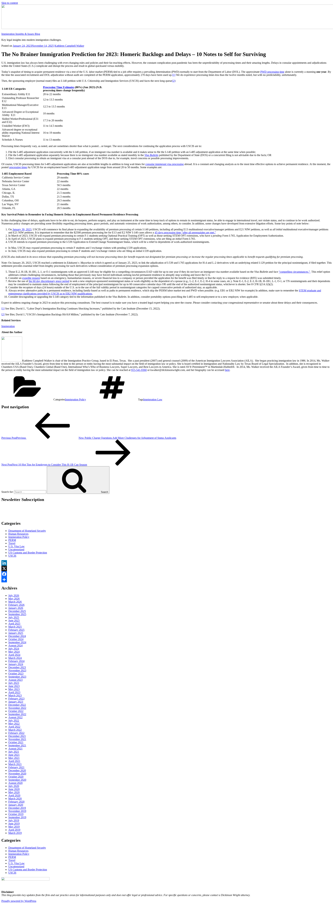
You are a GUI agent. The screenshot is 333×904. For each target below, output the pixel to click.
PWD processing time (272, 71)
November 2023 (17, 670)
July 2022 (13, 720)
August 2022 (15, 717)
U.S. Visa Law (16, 546)
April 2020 (14, 795)
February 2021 (16, 767)
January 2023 (15, 701)
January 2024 (15, 664)
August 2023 (15, 679)
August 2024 (15, 645)
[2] (173, 80)
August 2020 (15, 782)
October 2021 (15, 742)
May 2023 (14, 689)
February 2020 (16, 801)
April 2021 (14, 761)
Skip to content (9, 2)
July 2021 (13, 751)
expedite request (31, 278)
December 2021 (17, 736)
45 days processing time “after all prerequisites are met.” (185, 232)
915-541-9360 (139, 370)
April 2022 (14, 726)
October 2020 (15, 776)
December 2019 (17, 807)
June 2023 (14, 686)
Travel (11, 543)
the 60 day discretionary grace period (49, 281)
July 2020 (13, 786)
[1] (173, 74)
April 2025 (14, 623)
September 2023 (17, 676)
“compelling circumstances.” (295, 271)
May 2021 (14, 757)
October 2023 (15, 673)
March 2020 (15, 798)
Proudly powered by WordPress (18, 900)
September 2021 (17, 745)
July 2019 (13, 820)
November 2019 (17, 811)
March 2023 (15, 695)
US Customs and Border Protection (27, 552)
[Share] (166, 579)
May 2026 (14, 598)
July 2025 (13, 617)
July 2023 (13, 682)
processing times (18, 167)
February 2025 (16, 629)
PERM (12, 540)
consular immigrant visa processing (164, 164)
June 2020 (14, 789)
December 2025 (17, 611)
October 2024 (15, 639)
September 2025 (17, 614)
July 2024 (13, 648)
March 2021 (15, 764)
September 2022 (17, 714)
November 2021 (17, 739)
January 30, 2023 (21, 229)
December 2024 (17, 636)
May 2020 (14, 792)
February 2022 (16, 732)
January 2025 (15, 632)
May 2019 (14, 826)
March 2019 (15, 832)
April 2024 (14, 654)
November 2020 (17, 773)
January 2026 (15, 607)
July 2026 (13, 595)
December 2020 (17, 770)
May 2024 (14, 651)
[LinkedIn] (166, 563)
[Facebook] (166, 574)
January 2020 (15, 804)
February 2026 (16, 604)
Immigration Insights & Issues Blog (20, 33)
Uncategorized (16, 549)
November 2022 (17, 707)
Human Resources (18, 533)
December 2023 (17, 667)
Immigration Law (152, 399)
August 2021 (15, 748)
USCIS (12, 555)
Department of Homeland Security (27, 530)
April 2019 (14, 829)
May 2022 (14, 723)
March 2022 (15, 729)
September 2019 (17, 817)
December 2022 (17, 704)
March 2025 (15, 626)
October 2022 (15, 711)
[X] (166, 568)
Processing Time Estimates (58, 87)
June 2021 (14, 754)
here (227, 370)
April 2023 (14, 692)
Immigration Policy (75, 399)
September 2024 (17, 642)
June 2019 (14, 823)
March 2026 (15, 601)
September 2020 (17, 779)
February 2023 (16, 698)
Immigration (8, 326)
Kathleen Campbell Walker (69, 45)
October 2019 (15, 814)
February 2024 (16, 661)
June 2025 (14, 620)
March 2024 (15, 657)
